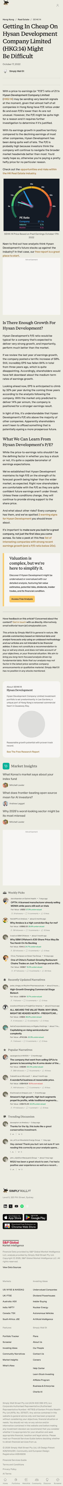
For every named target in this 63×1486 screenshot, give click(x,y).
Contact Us (38, 1354)
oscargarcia (15, 1056)
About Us (37, 1342)
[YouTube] (16, 1206)
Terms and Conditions (13, 1464)
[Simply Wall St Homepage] (5, 1)
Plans (35, 1336)
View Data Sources (12, 1267)
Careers (37, 1360)
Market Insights (10, 1360)
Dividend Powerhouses (44, 1295)
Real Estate (23, 19)
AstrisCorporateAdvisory (20, 1026)
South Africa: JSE (11, 1319)
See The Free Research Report (23, 751)
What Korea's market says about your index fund (28, 777)
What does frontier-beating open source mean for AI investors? (30, 795)
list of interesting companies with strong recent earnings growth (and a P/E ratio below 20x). (29, 541)
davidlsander (16, 899)
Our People (38, 1348)
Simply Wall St (16, 71)
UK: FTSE (7, 1295)
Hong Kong (8, 19)
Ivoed (12, 936)
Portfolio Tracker (11, 1336)
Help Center (39, 1368)
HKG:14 (8, 99)
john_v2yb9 (15, 1158)
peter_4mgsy (15, 986)
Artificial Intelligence (43, 1319)
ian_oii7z (13, 1140)
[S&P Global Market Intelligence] (13, 1243)
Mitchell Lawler (16, 785)
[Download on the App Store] (13, 1217)
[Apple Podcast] (27, 1206)
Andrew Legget (17, 803)
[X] (10, 1207)
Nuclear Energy (40, 1307)
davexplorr (14, 1123)
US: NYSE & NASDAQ (13, 1289)
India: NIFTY (8, 1307)
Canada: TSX (9, 1313)
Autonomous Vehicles (43, 1313)
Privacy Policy (9, 1469)
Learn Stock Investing (43, 1374)
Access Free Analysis (22, 599)
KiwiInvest (14, 1093)
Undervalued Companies (45, 1289)
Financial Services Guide (15, 1460)
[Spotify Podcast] (22, 1206)
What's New (8, 1365)
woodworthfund (17, 1006)
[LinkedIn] (5, 1206)
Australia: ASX (10, 1301)
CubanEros (14, 1076)
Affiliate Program (41, 1380)
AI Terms (7, 1473)
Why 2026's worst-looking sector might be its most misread (31, 813)
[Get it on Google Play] (35, 1217)
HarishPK (14, 919)
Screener (7, 1342)
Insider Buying (40, 1301)
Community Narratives (14, 1354)
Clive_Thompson (18, 956)
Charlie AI (37, 1392)
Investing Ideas (10, 1348)
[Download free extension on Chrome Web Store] (20, 1226)
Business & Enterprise (43, 1386)
